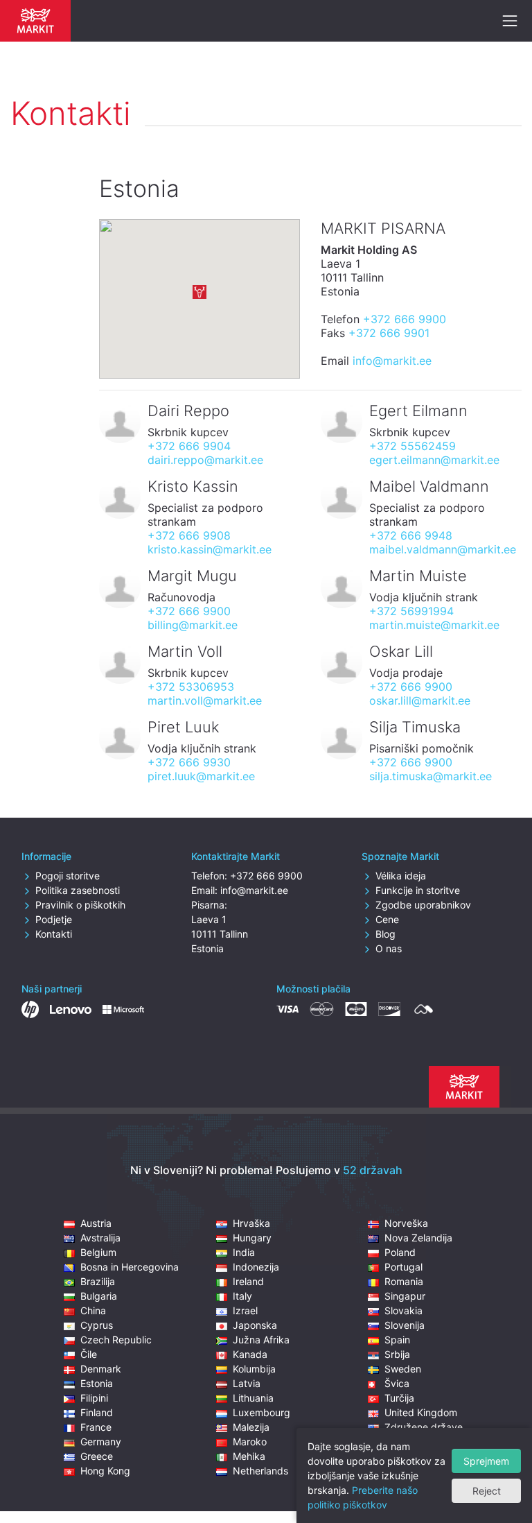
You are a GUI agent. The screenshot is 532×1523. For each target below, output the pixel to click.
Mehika (249, 1456)
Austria (96, 1223)
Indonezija (256, 1267)
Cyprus (96, 1325)
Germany (100, 1441)
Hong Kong (105, 1471)
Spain (397, 1339)
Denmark (100, 1369)
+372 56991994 (411, 611)
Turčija (399, 1398)
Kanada (250, 1354)
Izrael (245, 1310)
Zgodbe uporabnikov (423, 905)
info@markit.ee (392, 361)
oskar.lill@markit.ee (419, 700)
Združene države (423, 1427)
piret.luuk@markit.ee (201, 776)
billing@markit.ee (193, 625)
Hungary (252, 1238)
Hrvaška (251, 1223)
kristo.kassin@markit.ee (210, 549)
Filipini (94, 1398)
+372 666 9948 (410, 535)
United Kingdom (420, 1412)
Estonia (96, 1383)
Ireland (248, 1281)
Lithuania (253, 1398)
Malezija (251, 1427)
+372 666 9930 (189, 762)
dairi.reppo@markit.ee (205, 460)
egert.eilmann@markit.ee (434, 460)
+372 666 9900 (404, 319)
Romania (403, 1281)
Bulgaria (98, 1296)
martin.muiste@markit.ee (434, 625)
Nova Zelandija (418, 1238)
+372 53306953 (191, 687)
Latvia (246, 1383)
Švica (396, 1383)
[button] (199, 291)
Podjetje (53, 919)
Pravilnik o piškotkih (80, 905)
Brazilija (97, 1281)
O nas (388, 948)
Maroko (250, 1441)
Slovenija (404, 1325)
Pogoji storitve (67, 875)
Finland (96, 1412)
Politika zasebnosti (77, 890)
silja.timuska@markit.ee (430, 776)
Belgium (98, 1252)
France (96, 1427)
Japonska (255, 1325)
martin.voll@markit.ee (205, 700)
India (244, 1252)
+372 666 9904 (189, 446)
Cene (387, 919)
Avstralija (100, 1238)
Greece (96, 1456)
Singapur (404, 1296)
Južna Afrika (261, 1339)
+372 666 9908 (189, 535)
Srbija (397, 1354)
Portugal (403, 1267)
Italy (242, 1296)
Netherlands (260, 1471)
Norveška (406, 1223)
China (93, 1310)
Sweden (402, 1369)
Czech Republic (116, 1339)
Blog (385, 934)
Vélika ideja (400, 875)
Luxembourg (261, 1412)
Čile (88, 1354)
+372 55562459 (412, 446)
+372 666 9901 (388, 333)
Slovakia (403, 1310)
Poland (400, 1252)
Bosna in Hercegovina (129, 1267)
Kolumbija (254, 1369)
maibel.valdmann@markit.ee (442, 549)
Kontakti (53, 934)
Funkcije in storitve (417, 890)
